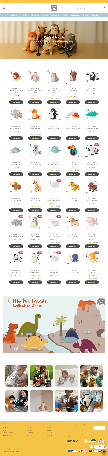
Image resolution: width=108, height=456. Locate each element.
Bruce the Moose (92, 200)
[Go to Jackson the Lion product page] (92, 259)
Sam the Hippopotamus (16, 236)
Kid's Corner (75, 15)
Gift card (65, 15)
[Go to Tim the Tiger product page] (73, 187)
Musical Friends (11, 19)
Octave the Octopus (73, 272)
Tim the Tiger (73, 200)
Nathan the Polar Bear (54, 200)
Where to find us (7, 435)
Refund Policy (13, 449)
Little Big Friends (15, 451)
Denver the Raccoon (35, 164)
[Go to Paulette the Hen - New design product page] (35, 77)
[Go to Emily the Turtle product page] (16, 151)
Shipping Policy (21, 449)
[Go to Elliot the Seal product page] (54, 259)
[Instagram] (71, 441)
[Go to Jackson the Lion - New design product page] (16, 77)
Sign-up (99, 428)
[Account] (99, 8)
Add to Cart (16, 102)
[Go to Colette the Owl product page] (35, 223)
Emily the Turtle (16, 164)
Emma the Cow (16, 272)
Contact (5, 438)
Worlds (24, 15)
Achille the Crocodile (92, 128)
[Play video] (54, 325)
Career (4, 430)
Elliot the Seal (54, 272)
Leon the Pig (92, 236)
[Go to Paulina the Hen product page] (35, 259)
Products (13, 15)
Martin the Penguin (54, 128)
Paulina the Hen (35, 272)
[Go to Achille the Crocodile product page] (92, 115)
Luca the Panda (91, 90)
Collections (35, 15)
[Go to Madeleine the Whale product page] (54, 151)
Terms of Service (37, 449)
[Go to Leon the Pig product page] (92, 223)
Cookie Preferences (47, 449)
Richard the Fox (35, 128)
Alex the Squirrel (73, 90)
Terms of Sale (29, 449)
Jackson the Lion (92, 272)
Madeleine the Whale (54, 164)
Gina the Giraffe (35, 200)
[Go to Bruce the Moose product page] (92, 187)
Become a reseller (8, 432)
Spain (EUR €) (80, 8)
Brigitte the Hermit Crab (73, 128)
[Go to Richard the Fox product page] (35, 115)
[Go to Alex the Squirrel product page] (73, 77)
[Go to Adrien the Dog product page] (73, 223)
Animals (85, 15)
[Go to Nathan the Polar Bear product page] (54, 187)
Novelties (45, 15)
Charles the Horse (16, 200)
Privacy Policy (6, 449)
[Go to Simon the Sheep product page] (54, 223)
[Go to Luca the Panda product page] (92, 77)
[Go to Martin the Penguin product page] (54, 115)
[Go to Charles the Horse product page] (16, 187)
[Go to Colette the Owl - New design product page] (54, 77)
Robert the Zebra (92, 164)
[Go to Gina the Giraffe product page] (35, 187)
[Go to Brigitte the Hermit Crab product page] (73, 115)
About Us (94, 15)
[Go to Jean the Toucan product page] (73, 151)
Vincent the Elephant (16, 128)
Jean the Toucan (73, 164)
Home (4, 19)
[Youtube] (74, 441)
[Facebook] (69, 441)
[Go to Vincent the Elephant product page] (16, 115)
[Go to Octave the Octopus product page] (73, 259)
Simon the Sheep (54, 236)
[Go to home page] (54, 8)
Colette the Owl (35, 236)
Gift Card (49, 435)
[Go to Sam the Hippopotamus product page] (16, 223)
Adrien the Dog (72, 236)
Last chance (55, 15)
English (91, 8)
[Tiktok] (77, 441)
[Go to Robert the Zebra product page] (92, 151)
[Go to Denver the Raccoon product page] (35, 151)
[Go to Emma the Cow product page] (16, 259)
